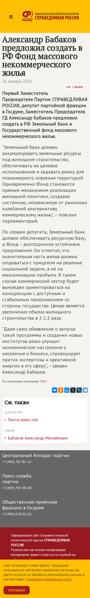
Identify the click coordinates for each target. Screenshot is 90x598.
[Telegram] (85, 390)
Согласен (16, 590)
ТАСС (43, 381)
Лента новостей (23, 419)
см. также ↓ (76, 86)
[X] (73, 390)
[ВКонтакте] (54, 390)
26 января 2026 (17, 81)
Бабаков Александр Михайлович (38, 438)
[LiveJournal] (79, 390)
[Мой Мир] (66, 390)
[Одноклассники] (60, 390)
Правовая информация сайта (49, 579)
